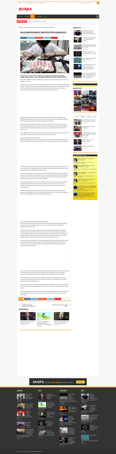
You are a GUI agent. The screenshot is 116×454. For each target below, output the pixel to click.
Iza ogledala (29, 3)
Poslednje (76, 116)
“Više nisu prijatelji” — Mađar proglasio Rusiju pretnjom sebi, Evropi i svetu (89, 134)
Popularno (83, 116)
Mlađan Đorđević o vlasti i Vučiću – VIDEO (60, 305)
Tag (95, 116)
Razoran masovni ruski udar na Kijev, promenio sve (50, 433)
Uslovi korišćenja (41, 3)
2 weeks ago (84, 190)
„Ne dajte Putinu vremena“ (33, 21)
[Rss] (79, 3)
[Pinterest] (84, 3)
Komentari (89, 116)
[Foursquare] (87, 3)
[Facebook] (80, 3)
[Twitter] (82, 3)
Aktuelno (19, 3)
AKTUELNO (27, 16)
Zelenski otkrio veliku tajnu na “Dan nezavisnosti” (61, 322)
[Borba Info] (25, 9)
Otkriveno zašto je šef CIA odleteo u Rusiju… (27, 322)
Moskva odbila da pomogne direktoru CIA (29, 405)
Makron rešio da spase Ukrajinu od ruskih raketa (83, 182)
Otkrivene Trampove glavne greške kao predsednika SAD (84, 169)
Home (21, 27)
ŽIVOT (45, 16)
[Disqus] (45, 354)
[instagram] (88, 3)
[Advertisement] (69, 9)
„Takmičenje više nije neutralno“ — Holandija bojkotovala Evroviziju (89, 39)
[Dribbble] (85, 3)
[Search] (98, 3)
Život (35, 3)
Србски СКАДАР (81, 158)
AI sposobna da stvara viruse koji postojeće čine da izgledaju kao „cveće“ (89, 46)
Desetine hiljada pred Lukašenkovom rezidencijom (28, 305)
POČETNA (20, 16)
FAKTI (32, 16)
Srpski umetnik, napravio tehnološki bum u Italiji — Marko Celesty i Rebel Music (88, 32)
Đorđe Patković (81, 186)
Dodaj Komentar (37, 35)
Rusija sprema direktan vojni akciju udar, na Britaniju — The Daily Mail (44, 323)
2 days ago (82, 163)
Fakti (24, 3)
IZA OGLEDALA (39, 16)
